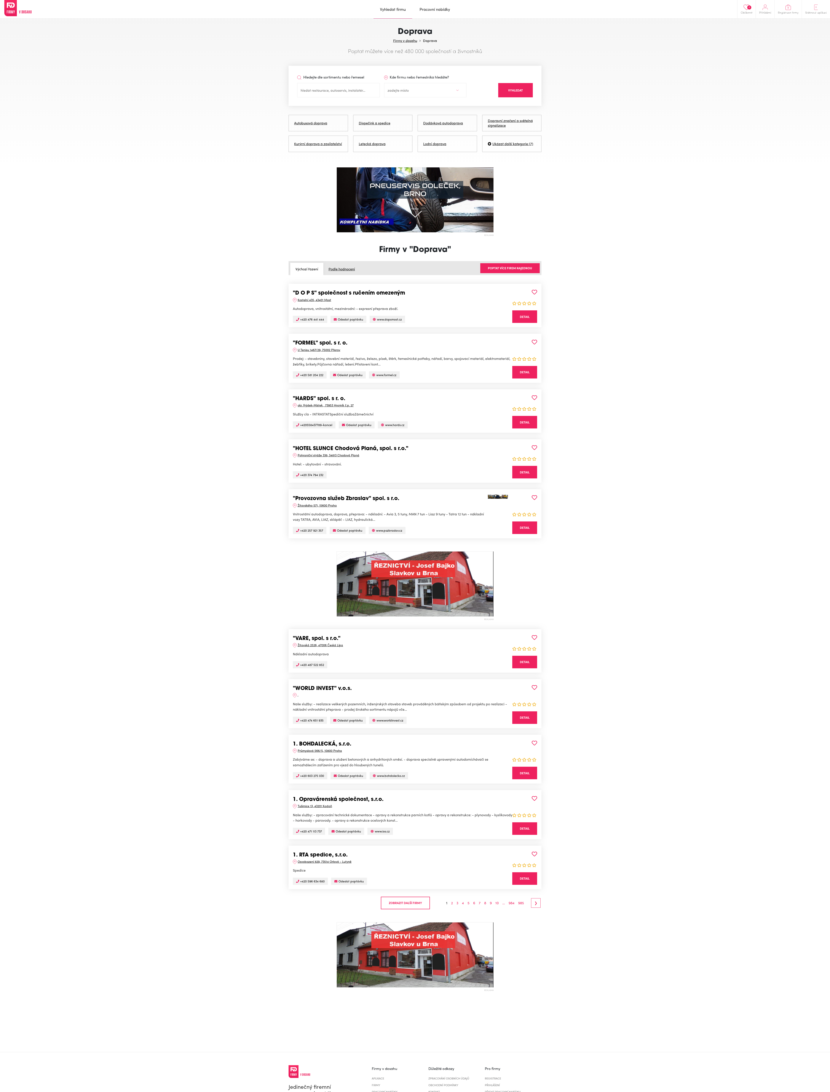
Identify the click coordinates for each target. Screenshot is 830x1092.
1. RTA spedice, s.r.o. (320, 855)
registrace (493, 1078)
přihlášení (492, 1085)
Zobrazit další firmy (405, 903)
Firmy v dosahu (405, 40)
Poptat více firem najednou (510, 268)
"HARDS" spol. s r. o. (319, 398)
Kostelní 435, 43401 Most (314, 300)
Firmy (376, 1085)
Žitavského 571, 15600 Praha (317, 505)
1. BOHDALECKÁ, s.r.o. (322, 744)
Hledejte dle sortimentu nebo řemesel (333, 77)
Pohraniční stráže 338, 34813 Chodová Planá (328, 455)
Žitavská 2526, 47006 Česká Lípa (320, 645)
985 (521, 903)
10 (497, 903)
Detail (525, 316)
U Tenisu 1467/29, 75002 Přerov (319, 350)
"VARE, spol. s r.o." (316, 638)
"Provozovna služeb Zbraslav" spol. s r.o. (346, 498)
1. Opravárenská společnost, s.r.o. (338, 799)
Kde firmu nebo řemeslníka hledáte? (419, 77)
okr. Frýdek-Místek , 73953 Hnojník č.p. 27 (326, 405)
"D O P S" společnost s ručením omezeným (349, 293)
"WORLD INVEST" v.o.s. (322, 688)
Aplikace (378, 1078)
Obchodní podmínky (443, 1085)
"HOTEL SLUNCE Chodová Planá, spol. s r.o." (350, 448)
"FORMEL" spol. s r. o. (320, 343)
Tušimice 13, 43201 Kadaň (315, 806)
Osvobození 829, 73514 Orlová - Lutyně (324, 861)
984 (511, 903)
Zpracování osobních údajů (448, 1078)
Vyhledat (515, 90)
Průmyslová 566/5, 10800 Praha (320, 750)
